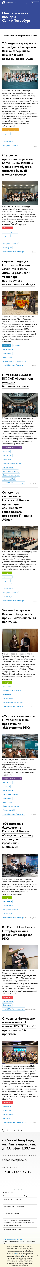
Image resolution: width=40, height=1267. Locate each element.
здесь (16, 1253)
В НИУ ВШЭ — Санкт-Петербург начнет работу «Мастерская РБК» (18, 933)
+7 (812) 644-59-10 (16, 1171)
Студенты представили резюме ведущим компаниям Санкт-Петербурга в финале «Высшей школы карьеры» (17, 165)
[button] (15, 1189)
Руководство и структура (12, 1199)
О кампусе (8, 1192)
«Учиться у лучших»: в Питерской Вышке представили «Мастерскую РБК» (18, 722)
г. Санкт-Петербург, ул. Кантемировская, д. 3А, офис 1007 (19, 1144)
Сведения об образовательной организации (18, 1196)
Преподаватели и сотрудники (13, 1206)
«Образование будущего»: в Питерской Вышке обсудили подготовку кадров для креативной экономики (17, 835)
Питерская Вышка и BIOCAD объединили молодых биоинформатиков (17, 380)
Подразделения (8, 1203)
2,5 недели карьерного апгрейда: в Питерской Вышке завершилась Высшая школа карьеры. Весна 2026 (19, 51)
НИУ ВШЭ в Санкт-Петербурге (18, 3)
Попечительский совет (11, 1210)
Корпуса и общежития (11, 1213)
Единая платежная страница (13, 1229)
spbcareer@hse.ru (15, 1160)
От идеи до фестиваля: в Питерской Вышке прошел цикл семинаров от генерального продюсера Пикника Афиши (17, 506)
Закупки (6, 1217)
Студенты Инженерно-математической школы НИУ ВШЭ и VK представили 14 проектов (19, 1026)
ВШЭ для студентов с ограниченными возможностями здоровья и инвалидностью (18, 1221)
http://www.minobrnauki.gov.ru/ (14, 1239)
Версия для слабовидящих (12, 1226)
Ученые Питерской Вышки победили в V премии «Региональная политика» (19, 616)
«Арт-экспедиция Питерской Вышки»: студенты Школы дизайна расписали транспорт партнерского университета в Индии (18, 272)
